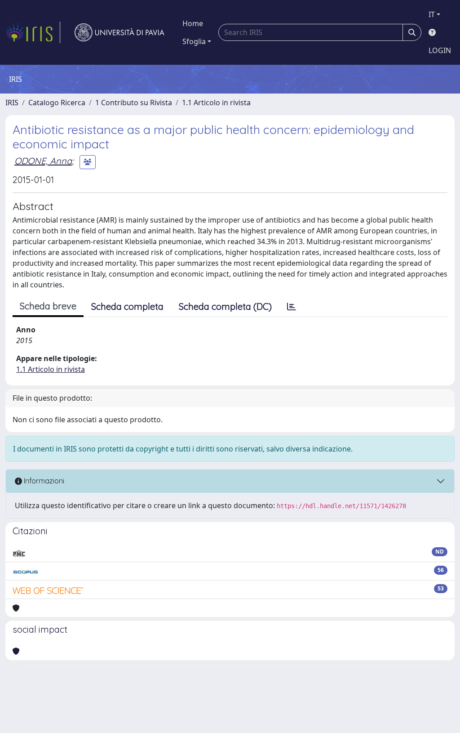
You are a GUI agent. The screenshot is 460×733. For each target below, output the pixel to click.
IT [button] (432, 14)
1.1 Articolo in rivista (216, 102)
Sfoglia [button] (194, 41)
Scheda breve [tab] (48, 306)
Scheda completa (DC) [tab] (225, 306)
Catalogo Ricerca (56, 102)
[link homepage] (32, 32)
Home (192, 23)
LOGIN (440, 50)
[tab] (291, 306)
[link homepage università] (119, 32)
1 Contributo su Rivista (133, 102)
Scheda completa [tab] (127, 306)
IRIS (11, 102)
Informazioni (43, 480)
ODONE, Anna (43, 160)
